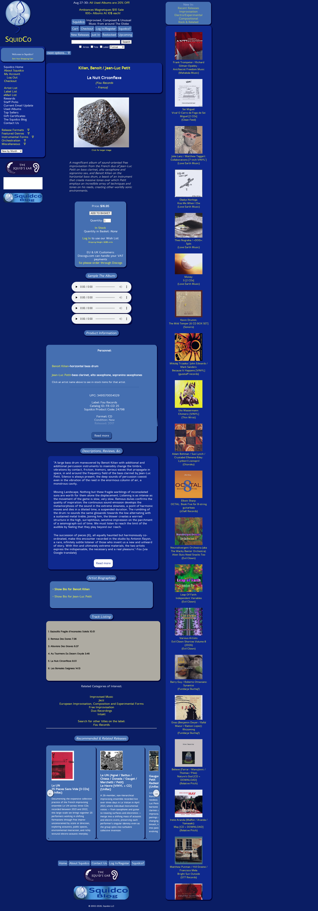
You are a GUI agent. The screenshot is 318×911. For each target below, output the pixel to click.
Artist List (10, 88)
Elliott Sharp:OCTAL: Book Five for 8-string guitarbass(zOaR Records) (189, 506)
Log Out (12, 77)
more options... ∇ (58, 53)
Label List (10, 91)
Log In (86, 238)
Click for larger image (101, 150)
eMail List (10, 95)
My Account (12, 74)
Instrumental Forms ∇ (18, 137)
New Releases (80, 34)
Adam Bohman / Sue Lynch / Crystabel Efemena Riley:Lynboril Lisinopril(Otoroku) (188, 459)
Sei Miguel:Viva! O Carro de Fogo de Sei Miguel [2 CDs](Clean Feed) (189, 114)
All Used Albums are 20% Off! (109, 2)
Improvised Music (101, 696)
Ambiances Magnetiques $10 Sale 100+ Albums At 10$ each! (101, 11)
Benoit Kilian (60, 366)
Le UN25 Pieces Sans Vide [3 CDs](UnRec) (70, 789)
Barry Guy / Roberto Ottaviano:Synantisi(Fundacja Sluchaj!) (188, 685)
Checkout (10, 81)
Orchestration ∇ (14, 140)
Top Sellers (11, 112)
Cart (75, 28)
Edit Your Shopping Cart (22, 59)
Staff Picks (11, 102)
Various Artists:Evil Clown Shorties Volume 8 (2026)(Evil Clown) (189, 643)
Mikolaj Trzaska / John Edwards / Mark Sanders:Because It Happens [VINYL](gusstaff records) (189, 369)
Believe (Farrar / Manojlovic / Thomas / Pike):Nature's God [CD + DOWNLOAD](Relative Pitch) (189, 776)
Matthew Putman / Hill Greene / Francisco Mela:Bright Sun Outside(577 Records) (188, 872)
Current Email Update (18, 105)
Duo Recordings (101, 710)
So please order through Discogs (100, 262)
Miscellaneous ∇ (14, 144)
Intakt (101, 714)
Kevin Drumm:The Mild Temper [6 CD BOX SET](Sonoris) (189, 323)
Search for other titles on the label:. (101, 722)
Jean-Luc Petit (61, 375)
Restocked (109, 34)
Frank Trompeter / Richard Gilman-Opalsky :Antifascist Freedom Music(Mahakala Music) (188, 67)
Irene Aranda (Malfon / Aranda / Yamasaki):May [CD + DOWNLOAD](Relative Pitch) (188, 825)
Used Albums (12, 109)
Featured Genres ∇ (16, 133)
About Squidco (14, 70)
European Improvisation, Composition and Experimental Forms (101, 703)
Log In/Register (106, 28)
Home (63, 863)
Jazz (101, 700)
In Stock (100, 227)
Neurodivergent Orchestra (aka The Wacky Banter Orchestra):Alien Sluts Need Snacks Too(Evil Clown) (188, 553)
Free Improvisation (101, 707)
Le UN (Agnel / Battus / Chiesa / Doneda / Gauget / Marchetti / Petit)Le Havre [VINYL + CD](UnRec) (118, 782)
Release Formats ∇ (15, 130)
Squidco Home (13, 67)
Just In (96, 34)
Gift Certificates (14, 116)
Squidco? (125, 28)
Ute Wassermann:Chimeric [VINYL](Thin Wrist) (188, 414)
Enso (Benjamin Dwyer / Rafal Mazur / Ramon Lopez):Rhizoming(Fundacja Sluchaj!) (189, 728)
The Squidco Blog (15, 119)
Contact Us (11, 123)
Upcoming (125, 34)
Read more (101, 435)
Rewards (9, 98)
